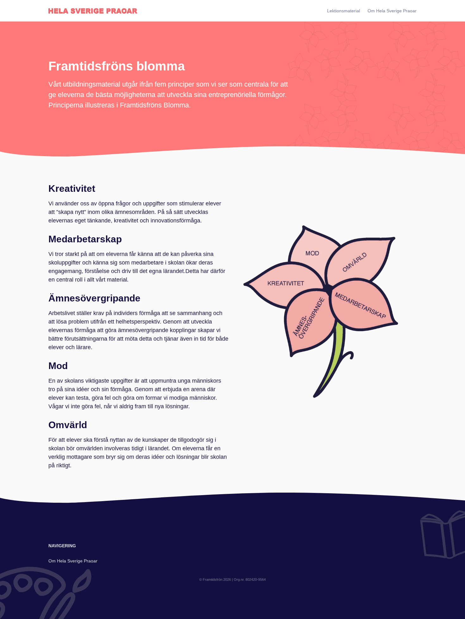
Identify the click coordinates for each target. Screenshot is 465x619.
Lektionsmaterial (343, 10)
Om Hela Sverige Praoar (392, 10)
